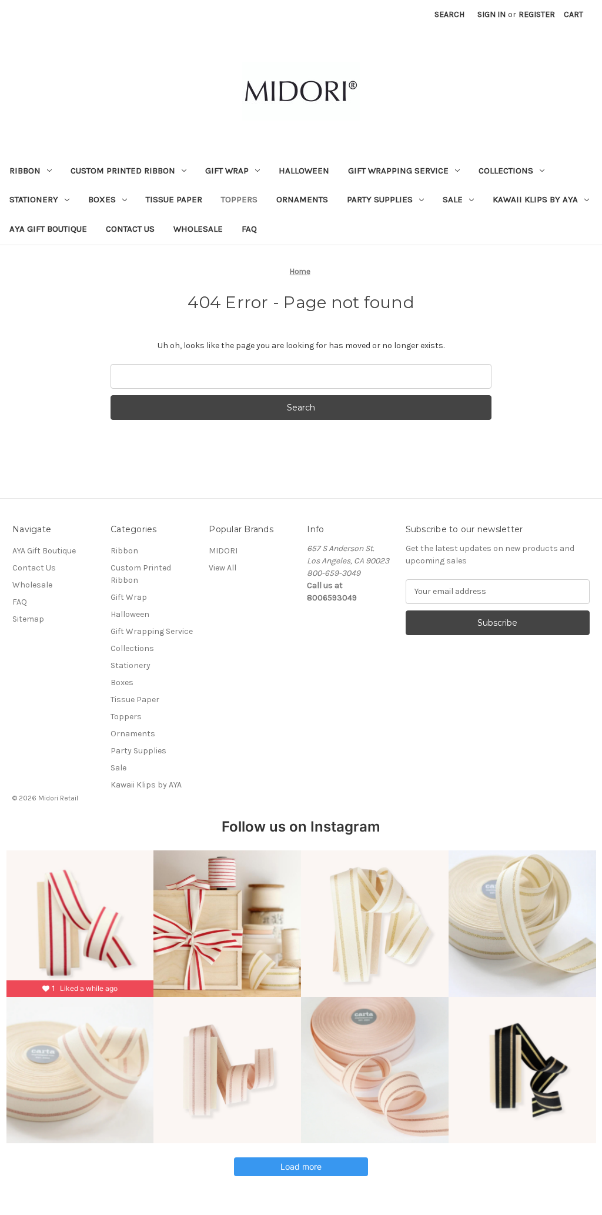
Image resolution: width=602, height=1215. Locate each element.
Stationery (33, 199)
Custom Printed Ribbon (123, 170)
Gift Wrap (227, 170)
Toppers (239, 199)
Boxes (102, 199)
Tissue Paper (174, 199)
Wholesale (198, 228)
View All (222, 568)
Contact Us (130, 228)
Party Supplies (380, 199)
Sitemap (28, 619)
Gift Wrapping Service (398, 170)
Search (449, 14)
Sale (453, 199)
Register (537, 14)
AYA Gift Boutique (48, 228)
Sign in (491, 14)
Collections (506, 170)
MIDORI (223, 551)
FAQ (249, 228)
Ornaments (302, 199)
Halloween (304, 170)
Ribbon (25, 170)
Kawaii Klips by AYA (535, 199)
